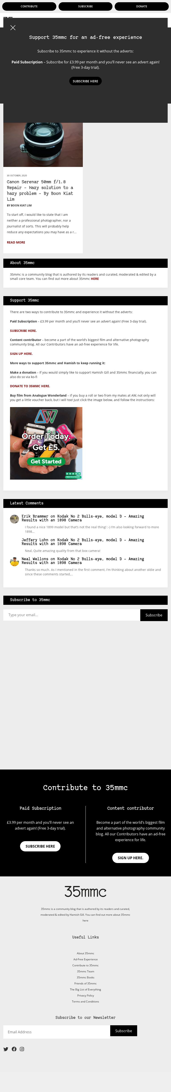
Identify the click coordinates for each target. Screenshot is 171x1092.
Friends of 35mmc (85, 983)
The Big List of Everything (85, 989)
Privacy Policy (85, 995)
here (95, 279)
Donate (141, 6)
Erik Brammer (35, 516)
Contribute (29, 6)
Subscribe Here (85, 81)
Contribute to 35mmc (85, 965)
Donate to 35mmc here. (30, 386)
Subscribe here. (23, 331)
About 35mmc (85, 953)
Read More (16, 242)
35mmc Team (85, 971)
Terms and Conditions (85, 1001)
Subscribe (85, 6)
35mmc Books (85, 977)
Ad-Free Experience (85, 959)
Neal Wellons (35, 559)
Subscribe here (40, 846)
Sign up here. (21, 354)
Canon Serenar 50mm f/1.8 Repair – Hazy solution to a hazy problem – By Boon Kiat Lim (40, 191)
